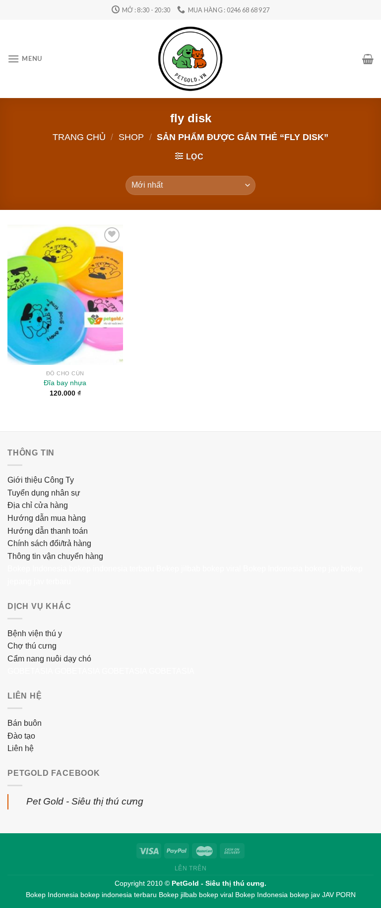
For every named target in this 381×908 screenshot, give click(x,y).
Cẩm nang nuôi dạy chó (49, 659)
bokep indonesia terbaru (111, 568)
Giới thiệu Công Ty (40, 480)
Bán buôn (24, 723)
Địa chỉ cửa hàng (37, 505)
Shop (131, 137)
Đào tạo (21, 736)
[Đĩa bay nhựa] (65, 295)
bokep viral (221, 568)
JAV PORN (339, 895)
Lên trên (191, 868)
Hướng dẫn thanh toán (47, 531)
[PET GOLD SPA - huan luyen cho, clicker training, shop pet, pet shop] (190, 59)
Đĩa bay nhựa (65, 383)
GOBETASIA (30, 671)
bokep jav (322, 568)
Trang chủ (79, 137)
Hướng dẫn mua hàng (46, 518)
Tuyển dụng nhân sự (43, 493)
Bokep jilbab (178, 568)
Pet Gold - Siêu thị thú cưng (84, 801)
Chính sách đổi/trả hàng (49, 543)
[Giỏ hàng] (368, 59)
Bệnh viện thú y (34, 633)
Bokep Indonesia (37, 568)
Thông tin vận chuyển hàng (55, 556)
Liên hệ (20, 748)
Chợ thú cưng (32, 646)
